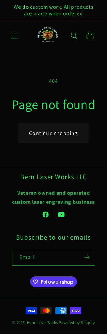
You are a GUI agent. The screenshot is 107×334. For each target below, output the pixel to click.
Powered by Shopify (77, 322)
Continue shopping (53, 133)
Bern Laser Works (42, 322)
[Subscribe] (87, 257)
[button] (14, 36)
